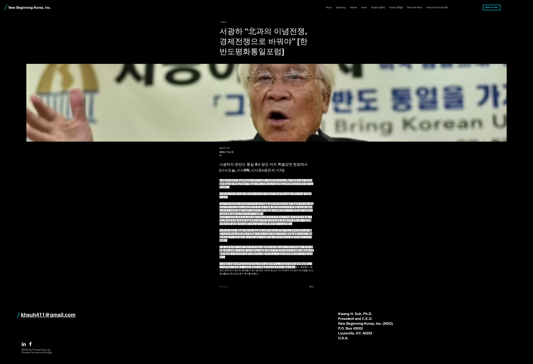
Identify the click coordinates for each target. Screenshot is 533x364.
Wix (50, 352)
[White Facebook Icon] (30, 344)
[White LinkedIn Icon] (24, 344)
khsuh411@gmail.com (48, 315)
